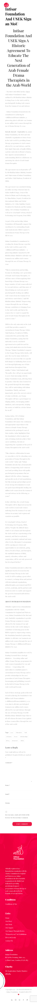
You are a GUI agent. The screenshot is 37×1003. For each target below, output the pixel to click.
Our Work (8, 924)
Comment (8, 762)
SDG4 (7, 740)
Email (7, 794)
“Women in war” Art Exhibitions (15, 934)
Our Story (8, 921)
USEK (22, 740)
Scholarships (24, 736)
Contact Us (9, 941)
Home (7, 918)
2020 (11, 732)
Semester (15, 740)
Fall (25, 732)
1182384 (8, 974)
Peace (16, 736)
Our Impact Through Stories (14, 931)
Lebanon (8, 736)
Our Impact (9, 928)
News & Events (10, 937)
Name (7, 785)
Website (7, 803)
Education (19, 732)
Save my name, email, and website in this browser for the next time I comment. (17, 816)
